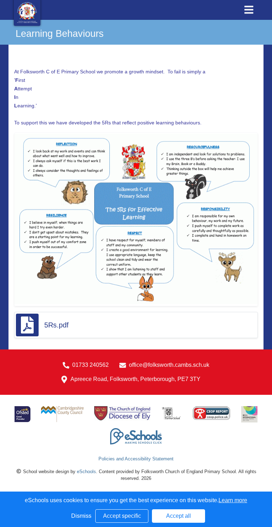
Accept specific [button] (122, 516)
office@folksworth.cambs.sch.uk (169, 365)
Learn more (233, 500)
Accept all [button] (178, 516)
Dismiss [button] (81, 516)
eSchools (86, 471)
